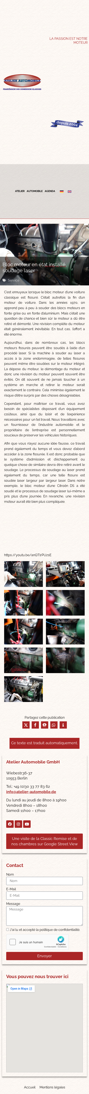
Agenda (50, 191)
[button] (26, 725)
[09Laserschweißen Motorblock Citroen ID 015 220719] (23, 689)
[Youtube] (27, 824)
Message (13, 904)
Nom (10, 874)
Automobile (35, 191)
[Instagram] (18, 824)
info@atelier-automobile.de (31, 792)
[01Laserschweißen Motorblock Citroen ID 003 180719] (23, 574)
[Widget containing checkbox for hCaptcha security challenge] (37, 942)
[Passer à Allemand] (62, 191)
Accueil (29, 1087)
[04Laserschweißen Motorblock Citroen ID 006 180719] (65, 603)
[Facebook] (10, 824)
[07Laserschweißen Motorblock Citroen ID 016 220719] (23, 660)
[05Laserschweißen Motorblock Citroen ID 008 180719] (23, 631)
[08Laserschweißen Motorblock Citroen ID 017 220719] (65, 660)
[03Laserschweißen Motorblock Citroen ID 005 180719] (23, 603)
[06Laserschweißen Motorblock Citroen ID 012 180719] (65, 631)
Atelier (20, 191)
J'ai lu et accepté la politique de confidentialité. (45, 930)
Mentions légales (52, 1087)
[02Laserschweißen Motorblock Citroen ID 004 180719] (65, 574)
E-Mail (11, 889)
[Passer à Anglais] (69, 191)
